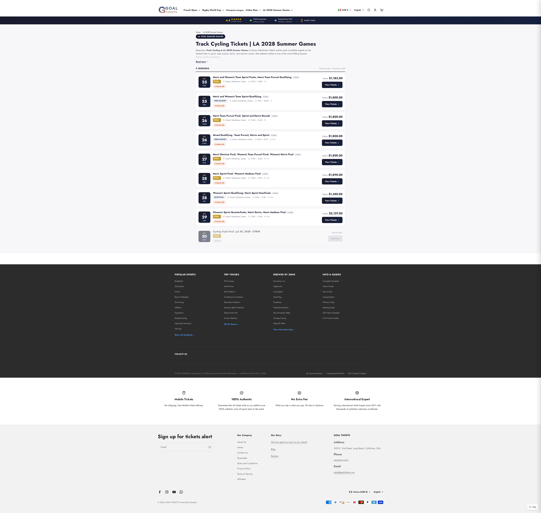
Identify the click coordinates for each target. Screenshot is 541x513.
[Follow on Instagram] (167, 492)
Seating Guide (329, 307)
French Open (190, 10)
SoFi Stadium (229, 291)
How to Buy (327, 291)
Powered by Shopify (188, 502)
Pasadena (277, 302)
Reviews (274, 456)
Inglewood (277, 286)
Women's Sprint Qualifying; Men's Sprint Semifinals (242, 193)
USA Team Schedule (331, 312)
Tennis (177, 291)
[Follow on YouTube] (174, 492)
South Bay (277, 297)
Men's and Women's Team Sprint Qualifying (237, 96)
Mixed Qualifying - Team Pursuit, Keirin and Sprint (241, 135)
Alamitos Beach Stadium (234, 307)
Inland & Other (279, 323)
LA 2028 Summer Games (276, 10)
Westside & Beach (280, 307)
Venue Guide (328, 286)
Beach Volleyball (181, 297)
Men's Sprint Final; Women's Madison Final (237, 173)
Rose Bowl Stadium (232, 302)
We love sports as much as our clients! (289, 442)
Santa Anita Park (231, 312)
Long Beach (278, 291)
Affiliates (241, 479)
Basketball (179, 281)
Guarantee (242, 458)
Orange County (279, 318)
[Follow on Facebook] (160, 492)
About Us (241, 442)
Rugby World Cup (211, 10)
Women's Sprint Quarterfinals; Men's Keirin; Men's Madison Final (249, 212)
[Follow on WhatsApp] (181, 492)
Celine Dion (252, 10)
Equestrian (179, 312)
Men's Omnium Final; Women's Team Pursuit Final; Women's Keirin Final (253, 154)
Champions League (235, 10)
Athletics (178, 307)
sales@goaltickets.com (344, 472)
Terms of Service (245, 474)
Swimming (179, 302)
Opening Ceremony (183, 323)
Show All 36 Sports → (185, 334)
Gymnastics (179, 286)
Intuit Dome (228, 286)
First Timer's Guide (331, 318)
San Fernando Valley (281, 312)
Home (198, 32)
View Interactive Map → (284, 329)
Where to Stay (328, 302)
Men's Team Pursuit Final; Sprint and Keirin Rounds (241, 115)
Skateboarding (181, 318)
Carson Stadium (230, 318)
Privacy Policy (243, 468)
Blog (273, 449)
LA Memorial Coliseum (233, 297)
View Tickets (331, 84)
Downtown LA (279, 281)
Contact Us (242, 452)
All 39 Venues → (231, 324)
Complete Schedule (331, 281)
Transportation (328, 297)
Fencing (178, 328)
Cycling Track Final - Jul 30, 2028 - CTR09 (236, 231)
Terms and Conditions (247, 463)
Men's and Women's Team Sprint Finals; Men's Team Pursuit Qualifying (252, 77)
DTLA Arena (229, 281)
